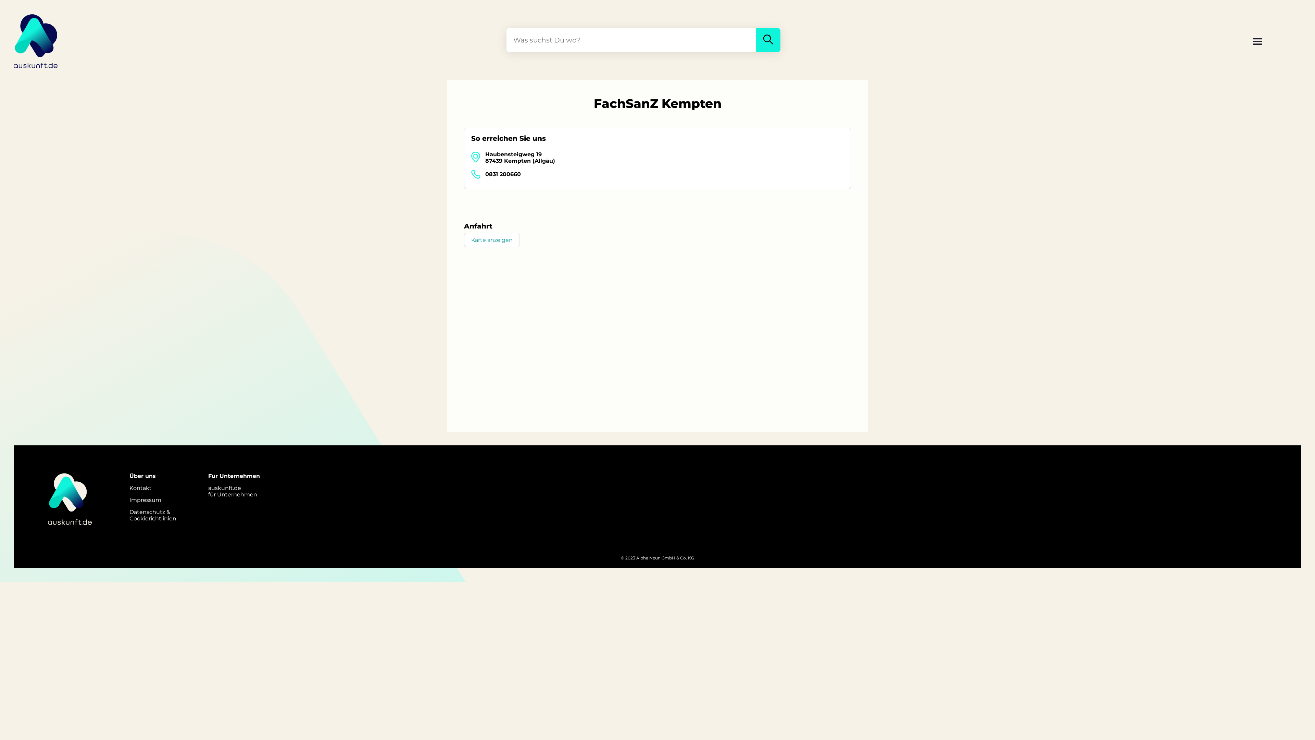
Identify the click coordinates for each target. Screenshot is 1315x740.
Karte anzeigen (492, 240)
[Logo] (36, 40)
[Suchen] (768, 40)
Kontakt (140, 488)
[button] (1257, 42)
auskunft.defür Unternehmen (232, 491)
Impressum (145, 500)
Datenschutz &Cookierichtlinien (152, 515)
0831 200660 (503, 174)
